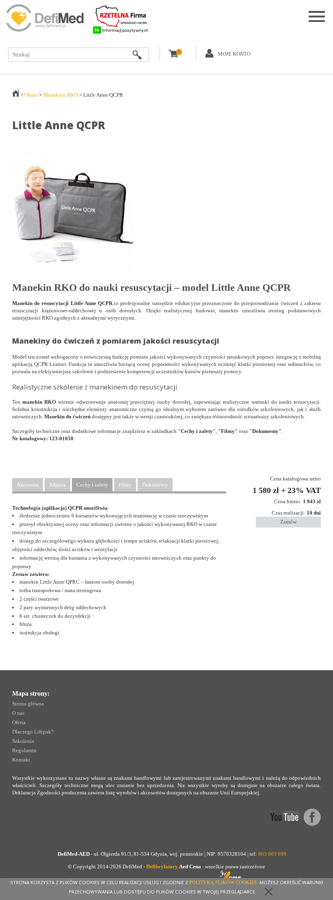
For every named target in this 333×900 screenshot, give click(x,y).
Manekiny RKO (60, 95)
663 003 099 (272, 854)
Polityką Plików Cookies (223, 882)
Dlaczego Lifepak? (33, 732)
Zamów (288, 522)
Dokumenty (155, 485)
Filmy (125, 485)
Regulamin (24, 750)
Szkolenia (23, 741)
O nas (18, 713)
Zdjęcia (57, 485)
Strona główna (28, 704)
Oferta (31, 95)
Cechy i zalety (92, 485)
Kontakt (21, 760)
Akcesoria (28, 485)
